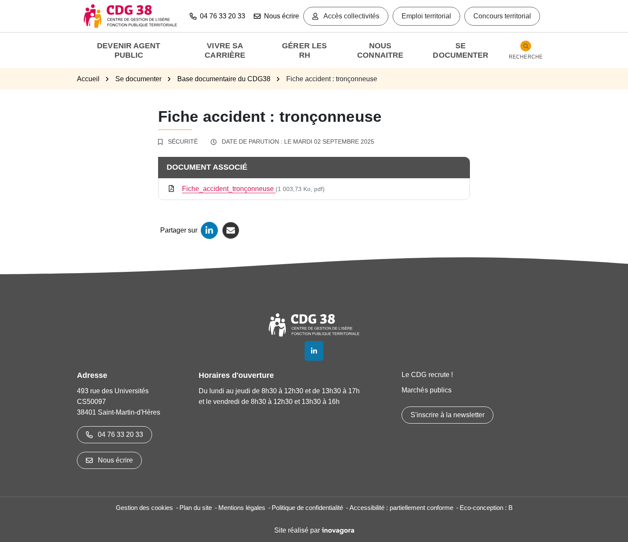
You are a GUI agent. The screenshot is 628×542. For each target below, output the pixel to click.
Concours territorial (502, 16)
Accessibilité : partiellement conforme (401, 507)
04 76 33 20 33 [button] (222, 16)
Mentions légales (241, 507)
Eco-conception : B (486, 507)
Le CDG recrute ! (427, 374)
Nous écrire (281, 16)
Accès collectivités (351, 16)
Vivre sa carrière (225, 50)
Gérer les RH (304, 50)
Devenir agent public (128, 50)
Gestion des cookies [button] (144, 507)
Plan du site (195, 507)
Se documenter (460, 50)
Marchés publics (427, 390)
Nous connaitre (380, 50)
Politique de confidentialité (307, 507)
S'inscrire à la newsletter (447, 414)
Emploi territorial (426, 16)
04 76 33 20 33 (120, 434)
